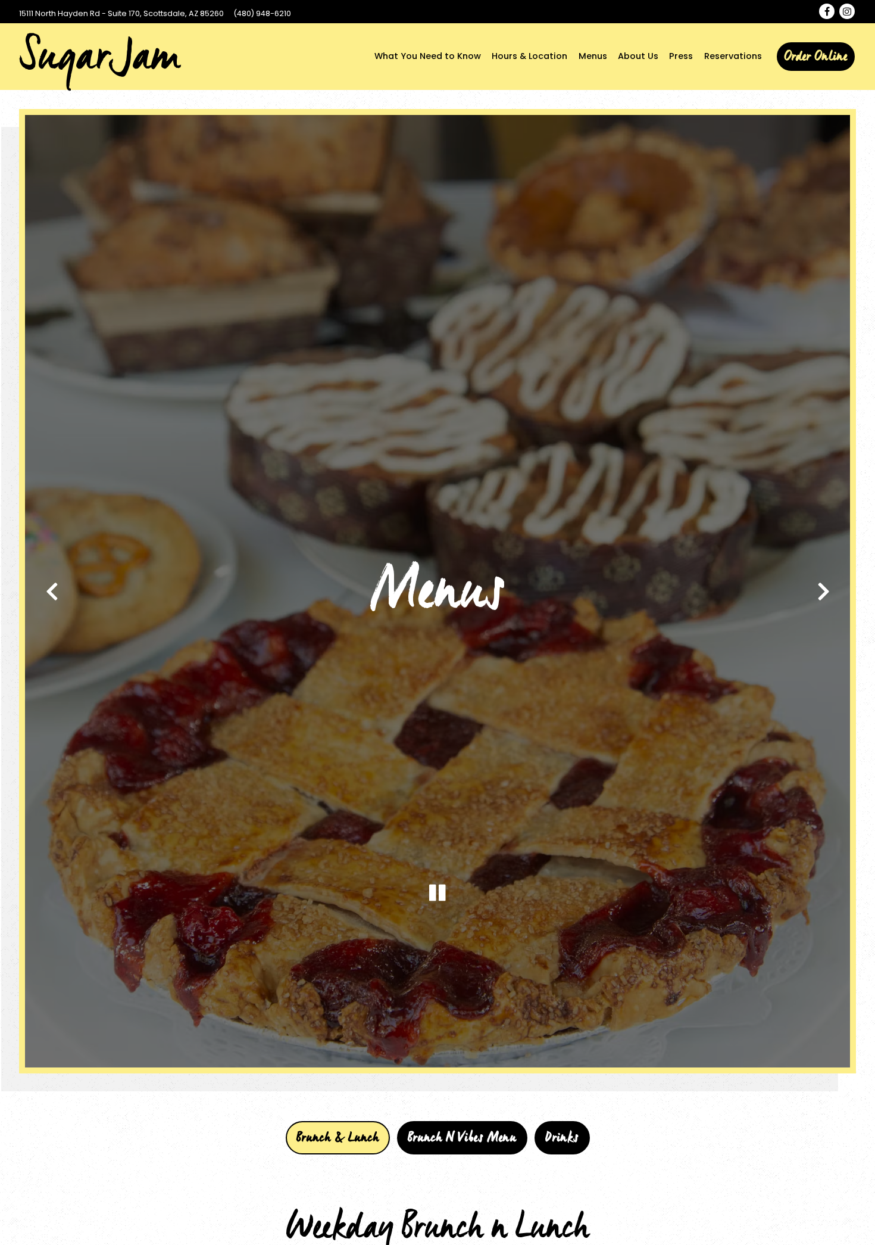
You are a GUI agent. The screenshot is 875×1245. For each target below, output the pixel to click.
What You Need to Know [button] (427, 56)
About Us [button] (638, 56)
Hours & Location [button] (529, 56)
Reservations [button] (733, 56)
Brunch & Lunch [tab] (337, 1145)
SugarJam (99, 56)
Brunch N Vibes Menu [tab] (462, 1145)
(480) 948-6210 (262, 13)
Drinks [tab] (562, 1145)
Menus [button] (593, 56)
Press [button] (681, 56)
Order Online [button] (816, 56)
